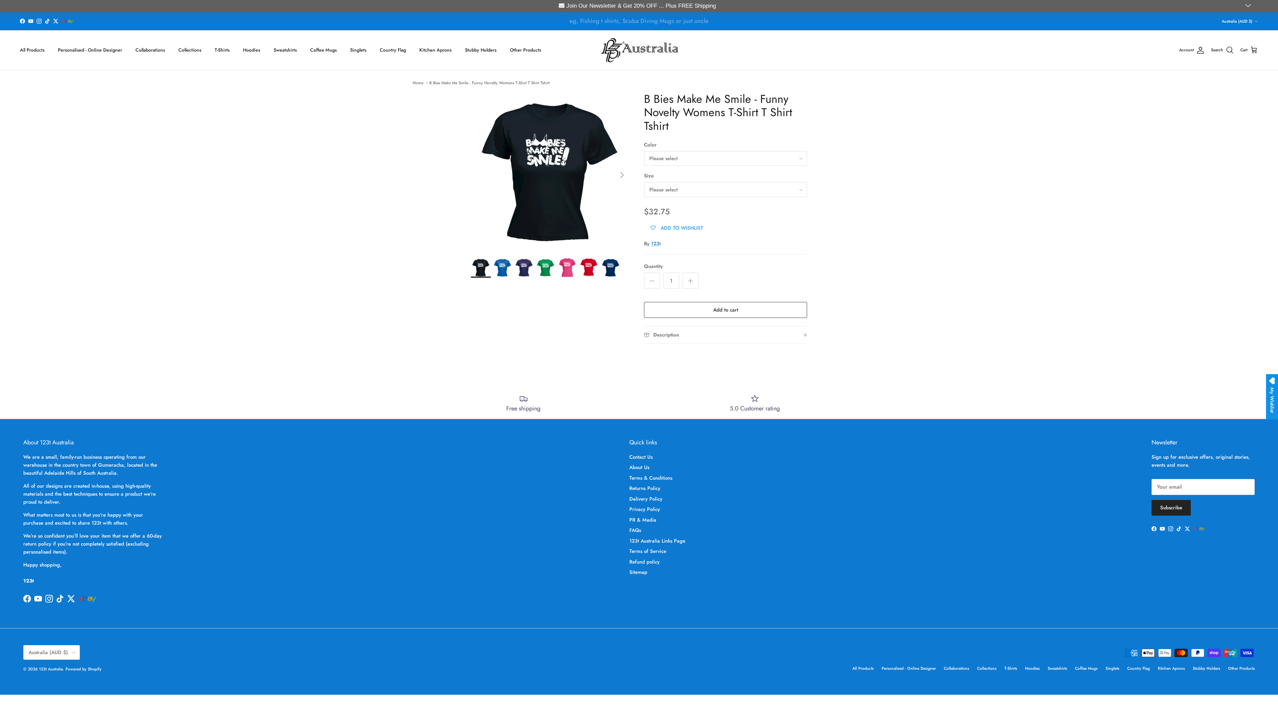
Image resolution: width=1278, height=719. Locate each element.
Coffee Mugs (323, 50)
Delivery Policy (645, 499)
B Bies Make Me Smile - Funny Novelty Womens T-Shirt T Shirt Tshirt (489, 83)
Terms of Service (647, 551)
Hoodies (251, 50)
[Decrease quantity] (652, 281)
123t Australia (51, 669)
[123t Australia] (639, 50)
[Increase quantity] (691, 281)
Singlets (358, 50)
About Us (639, 467)
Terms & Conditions (650, 478)
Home (418, 83)
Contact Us (641, 457)
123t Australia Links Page (657, 541)
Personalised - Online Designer (90, 50)
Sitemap (638, 572)
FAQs (635, 530)
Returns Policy (644, 488)
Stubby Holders (481, 50)
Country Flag (393, 50)
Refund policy (644, 562)
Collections (189, 50)
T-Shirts (222, 50)
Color (650, 144)
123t (656, 243)
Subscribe (1171, 507)
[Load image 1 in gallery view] (550, 172)
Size (649, 175)
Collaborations (150, 50)
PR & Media (642, 520)
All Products (32, 50)
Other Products (525, 50)
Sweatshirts (285, 50)
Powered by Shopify (84, 669)
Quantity (653, 266)
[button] (1248, 6)
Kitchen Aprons (435, 50)
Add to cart (725, 310)
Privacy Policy (644, 509)
